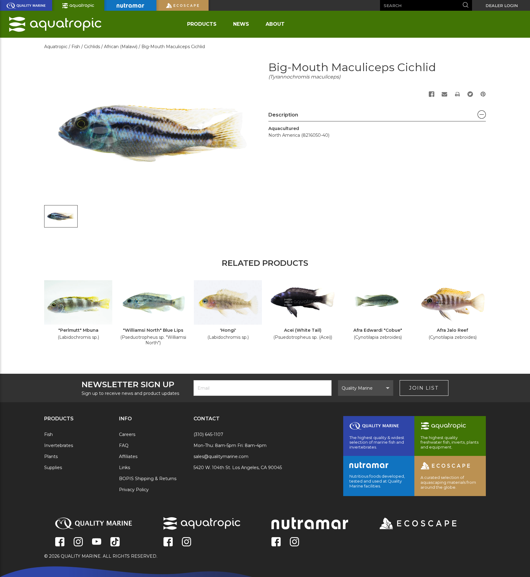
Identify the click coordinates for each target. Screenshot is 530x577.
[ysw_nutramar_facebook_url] (276, 542)
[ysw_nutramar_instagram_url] (294, 542)
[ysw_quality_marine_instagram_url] (78, 542)
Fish (48, 434)
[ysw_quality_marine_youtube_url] (96, 542)
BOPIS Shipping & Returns (147, 478)
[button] (377, 116)
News (241, 24)
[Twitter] (470, 94)
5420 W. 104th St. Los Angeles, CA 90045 (238, 467)
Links (124, 467)
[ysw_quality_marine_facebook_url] (59, 542)
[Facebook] (431, 94)
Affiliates (128, 456)
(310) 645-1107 (208, 434)
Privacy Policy (134, 489)
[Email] (444, 94)
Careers (127, 434)
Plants (51, 456)
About (275, 24)
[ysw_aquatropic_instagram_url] (186, 542)
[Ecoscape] (410, 524)
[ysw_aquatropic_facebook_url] (168, 542)
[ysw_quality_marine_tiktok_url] (115, 542)
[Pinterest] (483, 94)
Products (202, 24)
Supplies (53, 467)
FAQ (124, 445)
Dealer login (502, 5)
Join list (424, 388)
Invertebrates (58, 445)
